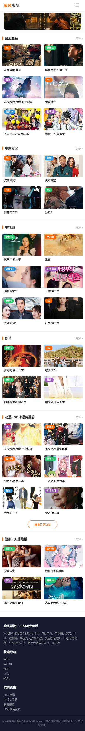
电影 (6, 659)
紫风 (11, 5)
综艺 (6, 668)
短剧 (6, 678)
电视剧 (8, 664)
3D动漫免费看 (12, 709)
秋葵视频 (9, 704)
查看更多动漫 (42, 524)
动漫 (6, 673)
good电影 (9, 694)
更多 (79, 38)
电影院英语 (10, 699)
